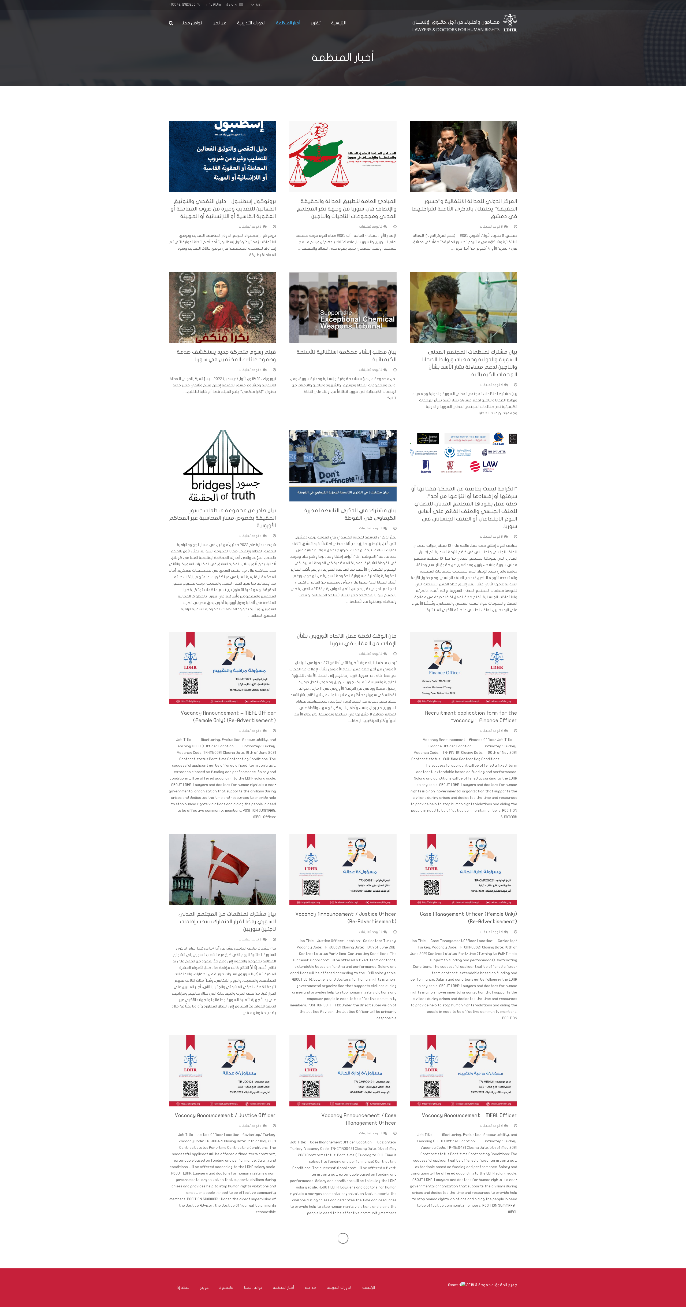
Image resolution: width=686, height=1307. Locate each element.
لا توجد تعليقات (491, 226)
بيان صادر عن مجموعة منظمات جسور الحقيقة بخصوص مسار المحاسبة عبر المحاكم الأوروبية (222, 518)
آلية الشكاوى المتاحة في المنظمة (234, 1233)
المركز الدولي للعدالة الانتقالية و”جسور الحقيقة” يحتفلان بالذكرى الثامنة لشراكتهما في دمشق (464, 208)
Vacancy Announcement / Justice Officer (225, 1115)
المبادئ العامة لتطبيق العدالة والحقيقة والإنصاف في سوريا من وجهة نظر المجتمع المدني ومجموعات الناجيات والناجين (347, 208)
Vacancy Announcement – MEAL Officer (469, 1115)
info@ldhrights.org (221, 4)
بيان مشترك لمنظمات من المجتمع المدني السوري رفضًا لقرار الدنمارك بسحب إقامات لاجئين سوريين (227, 921)
